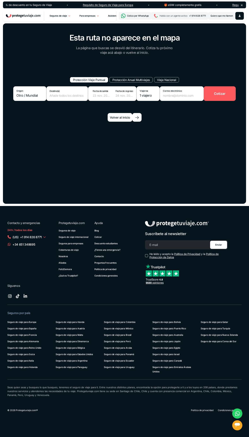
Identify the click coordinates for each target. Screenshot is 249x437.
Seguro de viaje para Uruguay (119, 367)
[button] (112, 93)
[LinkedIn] (25, 296)
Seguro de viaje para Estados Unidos (74, 354)
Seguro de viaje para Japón (166, 341)
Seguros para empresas (71, 243)
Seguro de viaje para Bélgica (70, 347)
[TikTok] (17, 296)
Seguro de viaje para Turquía (215, 328)
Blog (96, 230)
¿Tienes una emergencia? (107, 250)
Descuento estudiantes (106, 243)
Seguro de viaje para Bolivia (166, 322)
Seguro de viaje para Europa (21, 322)
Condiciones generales (106, 275)
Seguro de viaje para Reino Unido (24, 347)
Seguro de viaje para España (21, 328)
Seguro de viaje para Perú (117, 341)
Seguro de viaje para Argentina (71, 360)
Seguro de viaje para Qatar (214, 322)
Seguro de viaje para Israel (166, 354)
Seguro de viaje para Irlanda (70, 322)
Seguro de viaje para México (118, 328)
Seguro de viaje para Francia (22, 335)
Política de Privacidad (187, 253)
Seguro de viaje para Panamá (119, 354)
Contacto (99, 256)
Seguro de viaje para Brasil (117, 335)
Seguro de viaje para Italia (20, 360)
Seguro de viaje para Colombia (119, 322)
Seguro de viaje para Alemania (23, 341)
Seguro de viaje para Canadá (167, 360)
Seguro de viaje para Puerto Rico (169, 328)
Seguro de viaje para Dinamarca (72, 341)
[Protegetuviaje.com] (23, 15)
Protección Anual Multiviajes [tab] (131, 80)
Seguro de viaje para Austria (70, 328)
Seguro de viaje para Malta (69, 335)
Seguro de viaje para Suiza (21, 354)
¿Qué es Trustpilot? (68, 275)
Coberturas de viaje (69, 250)
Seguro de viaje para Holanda (22, 367)
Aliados (62, 262)
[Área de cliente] (239, 16)
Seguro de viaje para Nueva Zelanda (219, 335)
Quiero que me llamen (221, 15)
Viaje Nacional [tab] (166, 80)
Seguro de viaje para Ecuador (119, 360)
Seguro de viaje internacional (73, 237)
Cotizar (98, 237)
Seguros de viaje (67, 230)
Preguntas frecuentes (105, 262)
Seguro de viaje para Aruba (118, 347)
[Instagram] (9, 296)
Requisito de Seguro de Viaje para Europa (108, 4)
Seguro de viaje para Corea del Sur (218, 341)
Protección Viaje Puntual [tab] (89, 80)
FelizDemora (65, 269)
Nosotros (63, 256)
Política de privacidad (105, 269)
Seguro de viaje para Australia (167, 335)
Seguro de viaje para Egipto (166, 347)
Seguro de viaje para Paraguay (71, 367)
